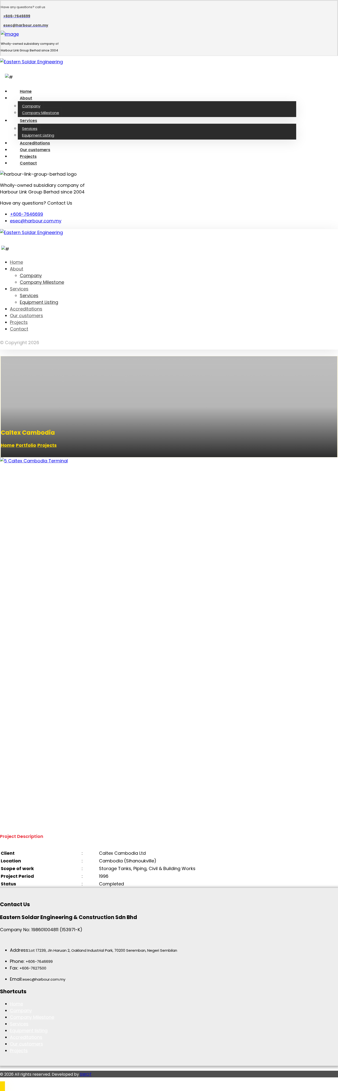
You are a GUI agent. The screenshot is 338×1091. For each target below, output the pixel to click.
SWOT (86, 1074)
